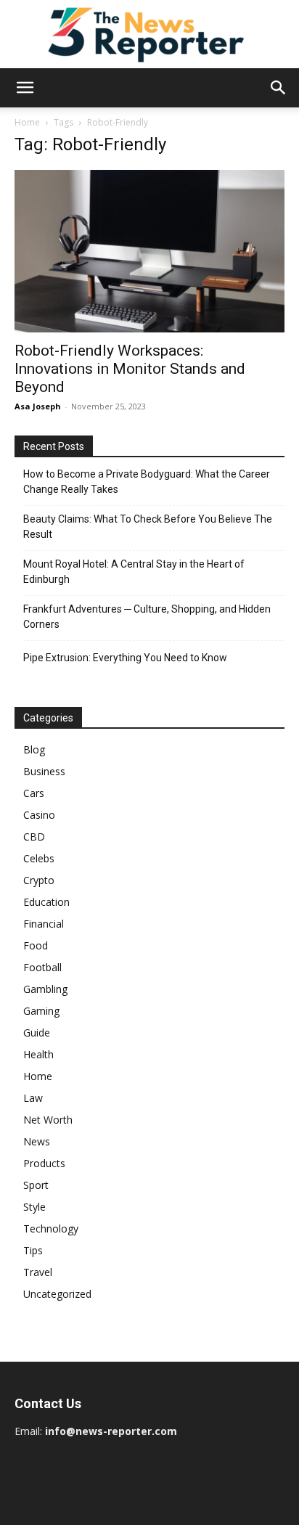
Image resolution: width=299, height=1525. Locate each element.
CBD (34, 836)
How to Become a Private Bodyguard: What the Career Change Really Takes (146, 481)
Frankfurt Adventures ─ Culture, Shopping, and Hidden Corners (147, 616)
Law (33, 1098)
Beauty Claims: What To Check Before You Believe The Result (147, 526)
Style (34, 1207)
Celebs (38, 858)
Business (44, 771)
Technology (50, 1228)
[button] (24, 87)
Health (38, 1054)
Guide (36, 1032)
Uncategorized (57, 1294)
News (36, 1141)
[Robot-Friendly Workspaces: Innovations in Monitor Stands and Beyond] (149, 251)
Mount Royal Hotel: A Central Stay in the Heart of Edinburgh (134, 571)
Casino (39, 815)
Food (35, 945)
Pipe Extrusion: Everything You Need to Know (125, 657)
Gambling (45, 989)
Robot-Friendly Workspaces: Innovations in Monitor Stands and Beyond (130, 369)
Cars (33, 793)
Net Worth (48, 1120)
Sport (36, 1185)
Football (42, 967)
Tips (33, 1250)
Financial (43, 924)
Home (27, 122)
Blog (34, 749)
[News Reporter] (149, 34)
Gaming (41, 1011)
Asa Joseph (38, 406)
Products (44, 1163)
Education (46, 902)
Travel (37, 1272)
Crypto (38, 880)
